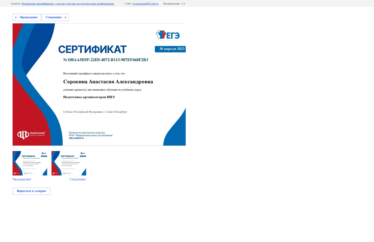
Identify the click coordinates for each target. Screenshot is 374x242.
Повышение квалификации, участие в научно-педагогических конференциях (68, 3)
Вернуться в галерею (31, 191)
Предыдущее (28, 17)
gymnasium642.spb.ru (145, 3)
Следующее (53, 17)
